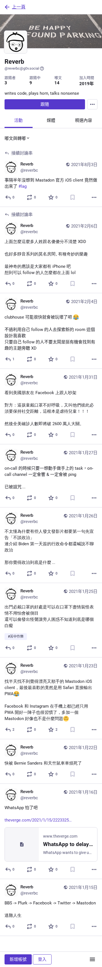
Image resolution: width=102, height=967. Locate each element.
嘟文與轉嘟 (15, 138)
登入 (42, 959)
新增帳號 (18, 959)
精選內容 (83, 120)
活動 (18, 120)
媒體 (51, 120)
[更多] (94, 197)
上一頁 (19, 7)
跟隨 (45, 104)
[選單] (92, 959)
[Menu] (92, 104)
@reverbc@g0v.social (22, 68)
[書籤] (72, 197)
